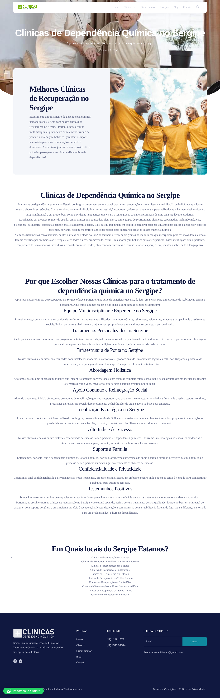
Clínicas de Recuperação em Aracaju (110, 557)
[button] (23, 691)
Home (116, 7)
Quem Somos (148, 7)
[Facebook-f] (15, 661)
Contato (187, 7)
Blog (175, 7)
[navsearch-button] (197, 7)
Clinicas (128, 7)
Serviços (164, 7)
